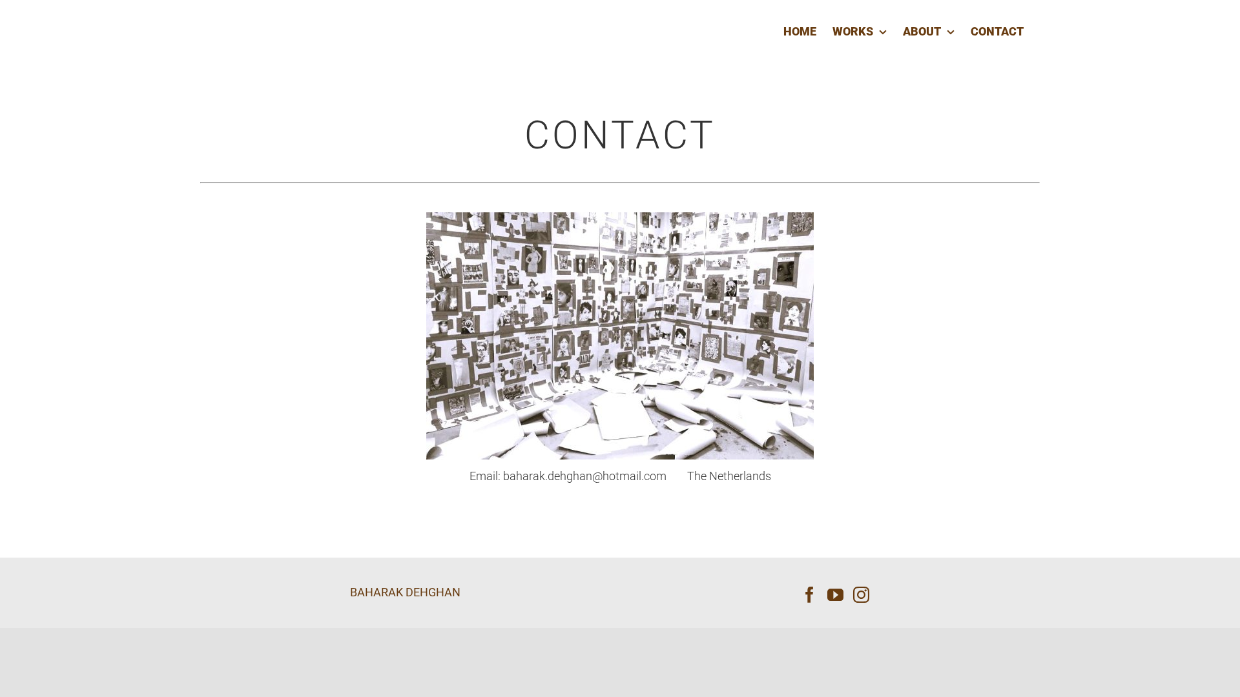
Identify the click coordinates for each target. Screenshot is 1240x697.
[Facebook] (809, 595)
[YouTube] (835, 595)
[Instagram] (861, 595)
